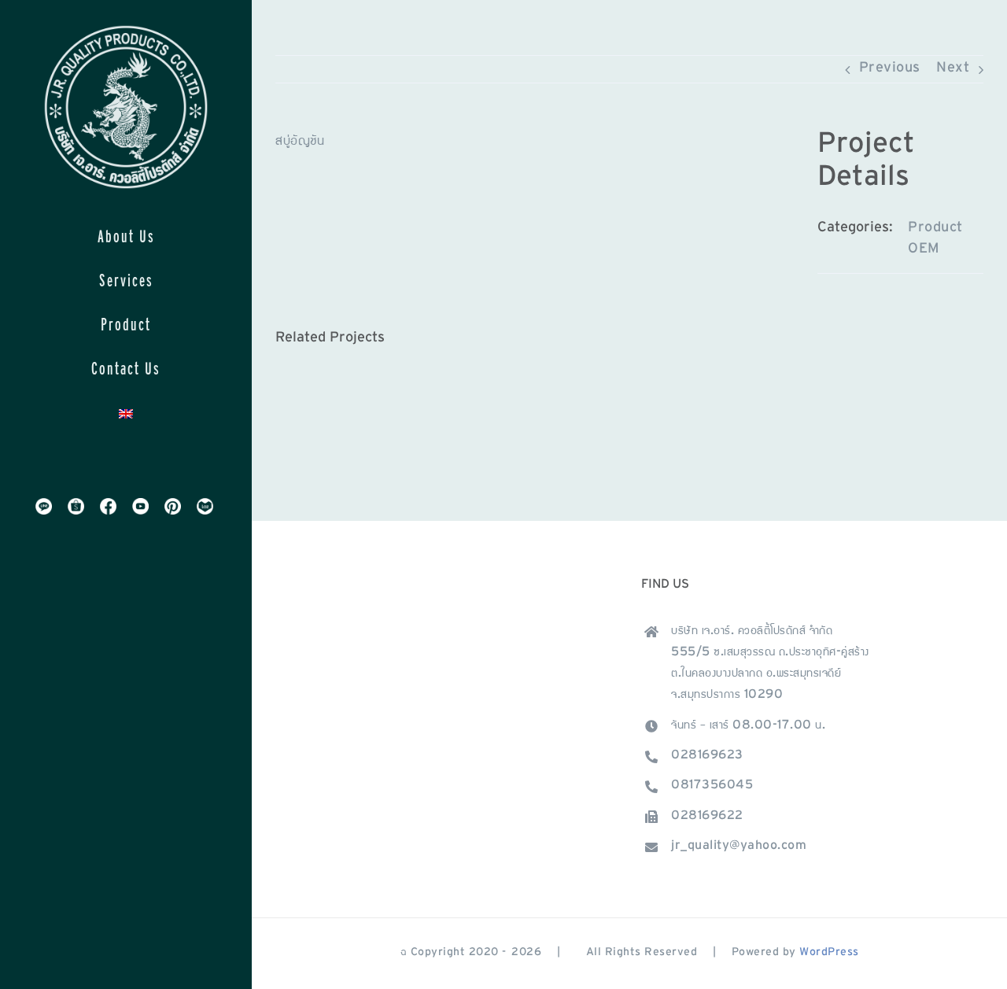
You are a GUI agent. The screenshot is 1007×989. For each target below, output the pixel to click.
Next (952, 69)
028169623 (707, 756)
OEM (924, 250)
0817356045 (712, 786)
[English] (126, 413)
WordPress (829, 953)
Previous (889, 69)
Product (935, 228)
